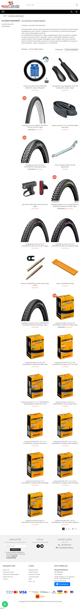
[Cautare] (77, 5)
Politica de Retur (33, 572)
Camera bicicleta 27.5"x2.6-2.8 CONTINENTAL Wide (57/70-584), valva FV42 (65, 324)
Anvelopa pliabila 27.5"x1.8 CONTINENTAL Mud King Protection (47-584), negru (65, 205)
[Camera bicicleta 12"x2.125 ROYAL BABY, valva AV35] (65, 110)
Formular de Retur (34, 577)
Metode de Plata (33, 570)
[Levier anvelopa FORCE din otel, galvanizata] (65, 149)
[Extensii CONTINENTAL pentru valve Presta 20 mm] (35, 268)
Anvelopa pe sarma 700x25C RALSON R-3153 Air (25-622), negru (35, 126)
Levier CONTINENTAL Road (65, 283)
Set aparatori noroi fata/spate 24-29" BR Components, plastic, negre (65, 87)
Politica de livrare (8, 577)
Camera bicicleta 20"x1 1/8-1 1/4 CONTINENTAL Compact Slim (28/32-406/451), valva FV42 (35, 442)
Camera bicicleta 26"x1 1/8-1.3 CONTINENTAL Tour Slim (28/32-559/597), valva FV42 (65, 521)
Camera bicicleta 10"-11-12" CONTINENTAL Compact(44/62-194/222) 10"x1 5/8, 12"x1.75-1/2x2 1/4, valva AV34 (35, 403)
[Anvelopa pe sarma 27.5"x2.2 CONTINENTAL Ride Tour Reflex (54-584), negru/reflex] (65, 228)
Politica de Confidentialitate (11, 556)
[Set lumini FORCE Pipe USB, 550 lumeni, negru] (35, 189)
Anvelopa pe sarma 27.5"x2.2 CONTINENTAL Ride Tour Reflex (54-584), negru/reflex (65, 245)
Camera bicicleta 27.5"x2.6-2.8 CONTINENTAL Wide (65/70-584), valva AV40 (35, 363)
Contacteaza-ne (63, 584)
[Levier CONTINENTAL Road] (65, 268)
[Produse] (3, 12)
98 (73, 529)
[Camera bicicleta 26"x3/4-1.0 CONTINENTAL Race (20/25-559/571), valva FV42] (35, 505)
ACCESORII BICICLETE (7, 24)
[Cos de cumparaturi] (76, 12)
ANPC (30, 579)
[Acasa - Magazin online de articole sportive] (11, 4)
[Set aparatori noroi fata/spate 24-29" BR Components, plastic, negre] (65, 70)
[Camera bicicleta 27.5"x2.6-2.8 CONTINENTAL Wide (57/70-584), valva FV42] (65, 307)
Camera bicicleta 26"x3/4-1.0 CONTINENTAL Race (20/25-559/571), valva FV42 (35, 521)
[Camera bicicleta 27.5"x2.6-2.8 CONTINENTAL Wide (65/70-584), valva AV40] (35, 347)
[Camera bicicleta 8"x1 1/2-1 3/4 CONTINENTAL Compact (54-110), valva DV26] (65, 347)
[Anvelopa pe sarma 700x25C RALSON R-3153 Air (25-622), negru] (35, 110)
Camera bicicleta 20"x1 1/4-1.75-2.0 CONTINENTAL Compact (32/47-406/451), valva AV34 (65, 442)
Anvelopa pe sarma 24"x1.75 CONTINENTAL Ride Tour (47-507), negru (35, 245)
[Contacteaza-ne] (71, 12)
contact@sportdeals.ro (65, 548)
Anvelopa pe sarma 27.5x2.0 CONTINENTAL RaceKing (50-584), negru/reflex (35, 166)
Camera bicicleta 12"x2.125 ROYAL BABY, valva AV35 (65, 126)
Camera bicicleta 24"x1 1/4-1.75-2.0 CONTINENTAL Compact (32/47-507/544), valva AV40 (65, 482)
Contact (5, 579)
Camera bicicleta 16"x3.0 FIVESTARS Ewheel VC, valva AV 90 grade (35, 87)
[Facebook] (38, 546)
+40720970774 (65, 545)
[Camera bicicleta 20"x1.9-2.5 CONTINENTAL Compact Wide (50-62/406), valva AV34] (35, 465)
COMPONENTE (5, 26)
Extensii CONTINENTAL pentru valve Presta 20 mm (35, 284)
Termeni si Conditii (8, 572)
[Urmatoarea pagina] (76, 529)
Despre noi (6, 570)
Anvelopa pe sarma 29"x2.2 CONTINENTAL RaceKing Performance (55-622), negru (35, 324)
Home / (5, 16)
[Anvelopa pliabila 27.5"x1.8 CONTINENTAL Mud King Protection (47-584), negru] (65, 189)
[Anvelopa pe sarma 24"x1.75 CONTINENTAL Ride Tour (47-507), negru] (35, 228)
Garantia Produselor (34, 574)
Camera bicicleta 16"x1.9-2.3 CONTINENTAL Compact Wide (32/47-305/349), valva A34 (65, 403)
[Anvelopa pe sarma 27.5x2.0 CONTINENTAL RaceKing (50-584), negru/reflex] (35, 149)
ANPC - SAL (32, 581)
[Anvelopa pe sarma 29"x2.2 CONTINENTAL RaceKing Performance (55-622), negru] (35, 307)
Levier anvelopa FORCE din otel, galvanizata (65, 166)
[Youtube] (42, 546)
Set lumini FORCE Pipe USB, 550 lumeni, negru (35, 205)
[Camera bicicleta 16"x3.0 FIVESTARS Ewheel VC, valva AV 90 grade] (35, 70)
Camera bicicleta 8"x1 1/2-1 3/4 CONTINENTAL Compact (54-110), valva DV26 (65, 363)
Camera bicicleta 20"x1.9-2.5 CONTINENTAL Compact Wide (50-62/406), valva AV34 (35, 482)
